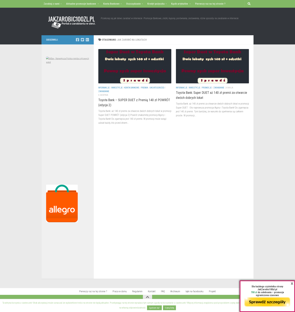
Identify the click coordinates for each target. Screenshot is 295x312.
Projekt (212, 291)
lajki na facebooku (194, 291)
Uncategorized (157, 87)
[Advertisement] (67, 125)
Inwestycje (117, 87)
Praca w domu (120, 291)
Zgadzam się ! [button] (154, 308)
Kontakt (151, 291)
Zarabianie (103, 91)
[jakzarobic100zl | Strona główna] (72, 21)
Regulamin (137, 291)
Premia (144, 87)
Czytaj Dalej (169, 308)
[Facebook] (77, 40)
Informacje (104, 87)
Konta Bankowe (131, 87)
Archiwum (175, 291)
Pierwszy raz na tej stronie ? (93, 291)
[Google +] (87, 40)
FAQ (163, 291)
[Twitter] (82, 40)
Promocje (207, 87)
